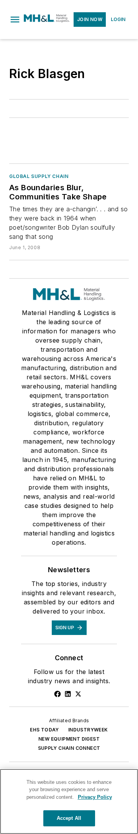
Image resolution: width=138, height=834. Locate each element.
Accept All (69, 818)
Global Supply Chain (38, 176)
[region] (69, 801)
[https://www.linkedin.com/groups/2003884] (68, 694)
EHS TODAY (44, 730)
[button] (15, 19)
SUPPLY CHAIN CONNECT (69, 748)
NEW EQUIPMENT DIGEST (69, 739)
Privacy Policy (95, 797)
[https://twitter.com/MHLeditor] (78, 694)
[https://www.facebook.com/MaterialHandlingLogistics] (57, 694)
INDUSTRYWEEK (88, 730)
